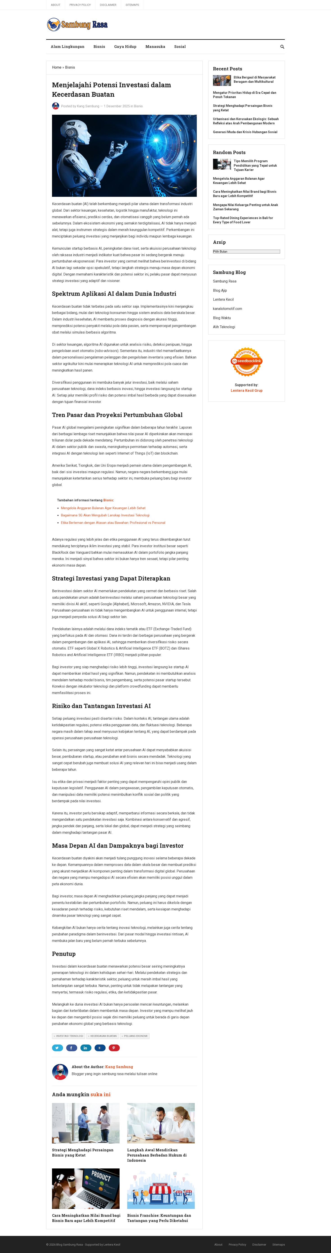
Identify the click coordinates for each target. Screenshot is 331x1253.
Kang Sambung (88, 106)
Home (56, 67)
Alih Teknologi (224, 327)
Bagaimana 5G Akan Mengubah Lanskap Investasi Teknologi (105, 515)
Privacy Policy (80, 5)
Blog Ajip (220, 290)
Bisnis (99, 46)
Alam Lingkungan (67, 46)
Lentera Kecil (223, 299)
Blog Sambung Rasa (69, 1244)
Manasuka (155, 46)
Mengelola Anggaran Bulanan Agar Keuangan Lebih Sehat (103, 508)
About (55, 5)
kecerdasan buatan (104, 1036)
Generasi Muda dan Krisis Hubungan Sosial (245, 132)
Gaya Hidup (125, 46)
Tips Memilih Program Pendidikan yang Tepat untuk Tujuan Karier (255, 165)
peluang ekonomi (135, 1036)
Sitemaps (132, 5)
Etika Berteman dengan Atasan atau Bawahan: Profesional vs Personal (113, 523)
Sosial (180, 46)
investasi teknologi (69, 1036)
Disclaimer (108, 5)
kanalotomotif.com (227, 309)
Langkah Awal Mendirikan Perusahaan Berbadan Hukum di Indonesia (157, 1155)
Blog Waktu (222, 318)
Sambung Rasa (224, 281)
